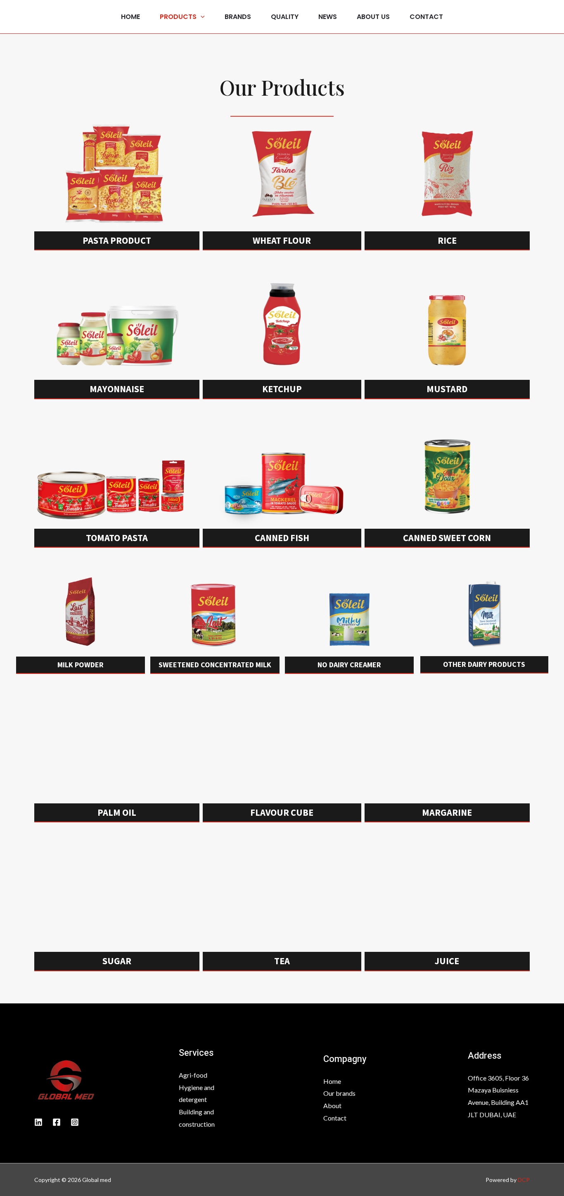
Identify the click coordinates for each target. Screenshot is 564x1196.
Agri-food (193, 1075)
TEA (282, 961)
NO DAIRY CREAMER (349, 664)
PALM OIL (116, 812)
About (332, 1105)
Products (178, 16)
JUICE (447, 961)
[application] (201, 16)
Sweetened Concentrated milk (215, 664)
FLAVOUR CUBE (281, 812)
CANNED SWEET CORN (447, 538)
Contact (426, 16)
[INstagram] (75, 1122)
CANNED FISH (282, 538)
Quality (285, 16)
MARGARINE (447, 812)
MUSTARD (447, 389)
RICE (447, 240)
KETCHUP (282, 389)
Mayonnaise (117, 389)
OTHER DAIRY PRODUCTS (484, 664)
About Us (373, 16)
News (327, 16)
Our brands (339, 1093)
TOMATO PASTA (117, 538)
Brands (238, 16)
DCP (524, 1179)
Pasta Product (117, 240)
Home (130, 16)
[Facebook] (56, 1122)
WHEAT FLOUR (282, 240)
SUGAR (116, 961)
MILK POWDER (80, 664)
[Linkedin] (38, 1122)
